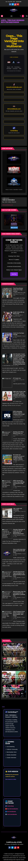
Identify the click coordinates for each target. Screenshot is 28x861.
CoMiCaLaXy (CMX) (14, 842)
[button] (20, 16)
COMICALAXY (17, 652)
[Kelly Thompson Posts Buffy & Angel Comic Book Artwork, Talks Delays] (7, 615)
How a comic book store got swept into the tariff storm (19, 551)
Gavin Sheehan (17, 486)
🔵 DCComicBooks (10, 811)
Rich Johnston (17, 535)
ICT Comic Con (17, 378)
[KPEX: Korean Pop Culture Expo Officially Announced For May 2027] (7, 485)
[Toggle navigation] (11, 16)
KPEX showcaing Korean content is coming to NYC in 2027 (19, 413)
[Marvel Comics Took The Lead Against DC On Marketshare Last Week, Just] (7, 596)
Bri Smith (16, 379)
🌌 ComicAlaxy (9, 806)
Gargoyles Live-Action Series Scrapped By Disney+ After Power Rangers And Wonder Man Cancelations (13, 649)
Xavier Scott (17, 511)
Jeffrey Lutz (16, 397)
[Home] (2, 16)
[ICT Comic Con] (7, 382)
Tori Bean (16, 434)
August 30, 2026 (8, 652)
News (5, 644)
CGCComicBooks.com (7, 205)
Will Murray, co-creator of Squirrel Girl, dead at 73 (13, 676)
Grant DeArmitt (7, 365)
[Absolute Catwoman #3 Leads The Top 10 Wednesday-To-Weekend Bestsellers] (7, 533)
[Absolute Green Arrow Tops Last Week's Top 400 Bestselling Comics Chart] (7, 576)
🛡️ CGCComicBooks (11, 814)
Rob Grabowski (17, 336)
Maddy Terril (17, 460)
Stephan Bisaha (17, 553)
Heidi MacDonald (18, 415)
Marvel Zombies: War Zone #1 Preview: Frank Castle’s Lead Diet (13, 662)
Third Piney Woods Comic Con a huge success (18, 290)
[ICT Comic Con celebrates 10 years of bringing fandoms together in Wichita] (7, 459)
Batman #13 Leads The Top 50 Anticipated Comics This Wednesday (13, 689)
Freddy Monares (17, 315)
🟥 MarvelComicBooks (11, 809)
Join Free (14, 274)
